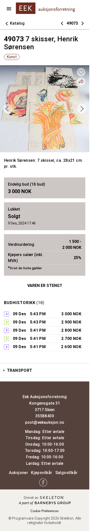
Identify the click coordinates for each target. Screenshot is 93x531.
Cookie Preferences (45, 511)
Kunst (12, 56)
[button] (14, 23)
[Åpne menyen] (9, 8)
